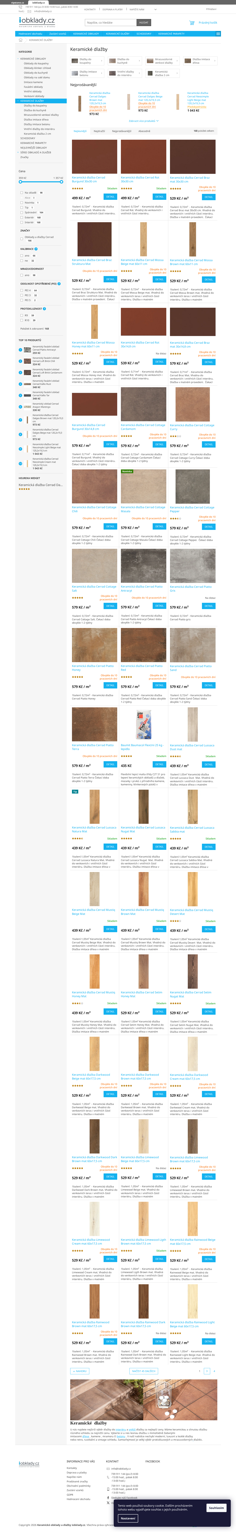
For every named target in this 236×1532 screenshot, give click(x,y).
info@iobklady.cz (121, 1468)
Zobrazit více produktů (142, 121)
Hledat (143, 22)
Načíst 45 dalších (143, 1371)
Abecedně (144, 131)
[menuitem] (30, 34)
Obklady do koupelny (36, 63)
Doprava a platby (113, 9)
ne (29, 260)
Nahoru (81, 1371)
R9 (29, 315)
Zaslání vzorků (75, 1490)
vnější (132, 1429)
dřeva (85, 1436)
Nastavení (128, 1518)
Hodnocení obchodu (78, 1499)
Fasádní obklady (33, 86)
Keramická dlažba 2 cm (37, 133)
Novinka (31, 202)
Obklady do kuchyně (36, 72)
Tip (29, 207)
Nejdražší (99, 131)
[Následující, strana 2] (207, 1371)
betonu (121, 1436)
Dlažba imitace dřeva (36, 119)
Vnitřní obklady (33, 91)
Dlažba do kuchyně (35, 110)
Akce (29, 197)
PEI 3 (31, 295)
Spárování (34, 212)
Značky (24, 157)
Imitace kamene (33, 82)
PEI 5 (30, 300)
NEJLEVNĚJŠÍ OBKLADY (33, 147)
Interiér (32, 222)
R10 (30, 320)
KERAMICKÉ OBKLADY (33, 58)
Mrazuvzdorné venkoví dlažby (41, 114)
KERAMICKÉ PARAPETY (33, 143)
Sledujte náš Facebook (124, 1497)
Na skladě (33, 192)
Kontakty (90, 9)
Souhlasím (216, 1508)
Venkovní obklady (34, 96)
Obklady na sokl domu (37, 77)
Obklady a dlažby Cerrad (39, 238)
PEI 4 (31, 290)
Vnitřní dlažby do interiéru (39, 129)
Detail (110, 196)
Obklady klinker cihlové (37, 68)
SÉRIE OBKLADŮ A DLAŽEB (35, 152)
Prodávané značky (77, 1481)
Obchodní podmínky (78, 1485)
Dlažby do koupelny (35, 105)
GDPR (70, 1494)
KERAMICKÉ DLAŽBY (32, 100)
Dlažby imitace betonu (37, 124)
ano (30, 255)
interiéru (121, 1429)
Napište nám (137, 9)
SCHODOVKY (27, 138)
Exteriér (33, 217)
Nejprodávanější (121, 131)
